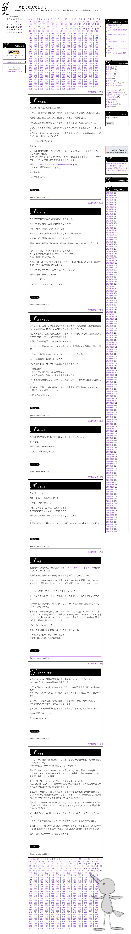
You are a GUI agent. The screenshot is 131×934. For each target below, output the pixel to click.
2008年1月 (110, 424)
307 (96, 68)
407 (74, 86)
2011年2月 (110, 338)
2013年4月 (110, 277)
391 (58, 84)
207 (47, 52)
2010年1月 (110, 368)
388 (41, 84)
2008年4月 (110, 417)
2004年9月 (110, 517)
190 (96, 47)
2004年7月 (110, 522)
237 (69, 56)
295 (30, 68)
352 (58, 77)
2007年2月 (110, 450)
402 (47, 86)
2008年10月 (110, 403)
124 (91, 35)
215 (91, 52)
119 (63, 35)
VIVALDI (109, 51)
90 (56, 31)
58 (61, 26)
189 (91, 47)
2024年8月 (110, 193)
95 (78, 31)
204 (30, 52)
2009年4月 (110, 389)
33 (96, 22)
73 (52, 29)
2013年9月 (110, 265)
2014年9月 (110, 237)
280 (91, 63)
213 (80, 52)
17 (97, 19)
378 (58, 82)
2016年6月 (110, 209)
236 (63, 56)
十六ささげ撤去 (44, 673)
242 (96, 56)
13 (79, 19)
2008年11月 (110, 401)
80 (84, 29)
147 (74, 40)
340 (63, 75)
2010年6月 (110, 356)
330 (80, 72)
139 (30, 40)
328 (69, 72)
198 (69, 49)
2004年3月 (110, 531)
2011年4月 (110, 333)
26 (65, 22)
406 (69, 86)
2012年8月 (110, 296)
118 (58, 35)
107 (69, 33)
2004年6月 (110, 524)
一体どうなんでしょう (31, 7)
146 (69, 40)
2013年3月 (110, 279)
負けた (108, 39)
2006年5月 (110, 471)
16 (92, 19)
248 (58, 59)
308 (30, 70)
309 (36, 70)
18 (29, 22)
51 (29, 26)
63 (83, 26)
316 (74, 70)
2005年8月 (110, 492)
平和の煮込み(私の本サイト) (116, 163)
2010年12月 (110, 342)
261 (58, 61)
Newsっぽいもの (112, 90)
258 (41, 61)
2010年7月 (110, 354)
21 (43, 22)
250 (69, 59)
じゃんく (41, 487)
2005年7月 (110, 494)
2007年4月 (110, 445)
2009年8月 (110, 380)
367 (69, 79)
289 (69, 66)
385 (96, 82)
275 (63, 63)
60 (70, 26)
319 (91, 70)
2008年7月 (110, 410)
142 (47, 40)
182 (52, 47)
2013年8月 (110, 268)
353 (63, 77)
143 (52, 40)
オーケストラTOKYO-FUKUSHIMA (54, 164)
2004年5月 (110, 527)
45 (75, 24)
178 (30, 47)
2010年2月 (110, 366)
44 (70, 24)
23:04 (47, 546)
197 (63, 49)
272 (47, 63)
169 (52, 45)
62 (78, 26)
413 (36, 89)
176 (91, 45)
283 (36, 66)
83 (97, 29)
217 (30, 54)
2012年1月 (110, 312)
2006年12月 (110, 454)
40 (52, 24)
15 (88, 19)
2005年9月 (110, 489)
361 (36, 79)
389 (47, 84)
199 (74, 49)
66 (96, 26)
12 (74, 19)
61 (74, 26)
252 (80, 59)
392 (63, 84)
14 (83, 19)
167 (41, 45)
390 (52, 84)
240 (85, 56)
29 (78, 22)
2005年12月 (110, 482)
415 (47, 89)
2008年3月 (110, 419)
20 (38, 22)
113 (30, 35)
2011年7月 (110, 326)
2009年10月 (110, 375)
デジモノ (109, 76)
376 (47, 82)
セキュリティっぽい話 (114, 85)
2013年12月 (110, 258)
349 (41, 77)
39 (48, 24)
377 (52, 82)
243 (30, 59)
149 (85, 40)
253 (85, 59)
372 (96, 79)
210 (63, 52)
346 (96, 75)
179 (36, 47)
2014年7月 (110, 242)
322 (36, 72)
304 (80, 68)
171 (63, 45)
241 (91, 56)
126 (30, 38)
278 (80, 63)
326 (58, 72)
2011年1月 (110, 340)
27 (70, 22)
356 (80, 77)
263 (69, 61)
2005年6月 (110, 496)
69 (35, 29)
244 (36, 59)
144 (58, 40)
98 (92, 31)
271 (41, 63)
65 (92, 26)
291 (80, 66)
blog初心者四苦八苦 (113, 92)
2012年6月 (110, 300)
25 (61, 22)
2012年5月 (110, 303)
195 (52, 49)
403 (52, 86)
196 (58, 49)
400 (36, 86)
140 (36, 40)
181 (47, 47)
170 (58, 45)
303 (74, 68)
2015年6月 (110, 216)
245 (41, 59)
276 (69, 63)
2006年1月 (110, 480)
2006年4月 (110, 473)
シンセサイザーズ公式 (114, 166)
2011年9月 (110, 321)
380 (69, 82)
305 (85, 68)
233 (47, 56)
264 (74, 61)
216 (96, 52)
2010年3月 (110, 363)
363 (47, 79)
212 (74, 52)
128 (41, 38)
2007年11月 (110, 429)
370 (85, 79)
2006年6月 (110, 468)
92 (65, 31)
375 (41, 82)
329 (74, 72)
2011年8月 (110, 324)
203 (96, 49)
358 (91, 77)
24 (56, 22)
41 (57, 24)
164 (96, 42)
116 (47, 35)
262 (63, 61)
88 (47, 31)
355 (74, 77)
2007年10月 (110, 431)
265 (80, 61)
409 (85, 86)
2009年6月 (110, 384)
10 (65, 19)
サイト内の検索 (112, 118)
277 (74, 63)
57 (56, 26)
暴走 (39, 561)
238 (74, 56)
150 (91, 40)
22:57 (47, 198)
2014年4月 (110, 249)
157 (58, 42)
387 (36, 84)
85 (34, 31)
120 (69, 35)
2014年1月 (110, 256)
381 (74, 82)
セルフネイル (111, 104)
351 (52, 77)
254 (91, 59)
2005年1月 (110, 508)
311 (47, 70)
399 (30, 86)
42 (61, 24)
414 (41, 89)
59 (65, 26)
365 (58, 79)
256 (30, 61)
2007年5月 (110, 443)
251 (74, 59)
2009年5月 (110, 387)
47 (84, 24)
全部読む (71, 89)
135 (80, 38)
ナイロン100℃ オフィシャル (116, 168)
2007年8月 (110, 436)
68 (30, 29)
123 (85, 35)
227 (85, 54)
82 (93, 29)
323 (41, 72)
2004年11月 (110, 513)
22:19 (47, 854)
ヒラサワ (109, 71)
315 (69, 70)
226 (80, 54)
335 (36, 75)
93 (70, 31)
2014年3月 (110, 251)
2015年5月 (110, 219)
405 (63, 86)
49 (93, 24)
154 (41, 42)
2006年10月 (110, 459)
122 (80, 35)
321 (30, 72)
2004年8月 (110, 520)
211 (69, 52)
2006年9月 (110, 461)
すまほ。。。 (43, 754)
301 (63, 68)
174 (80, 45)
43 (66, 24)
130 (52, 38)
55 (47, 26)
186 (74, 47)
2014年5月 (110, 247)
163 (91, 42)
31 (87, 22)
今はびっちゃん (112, 46)
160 (74, 42)
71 (44, 29)
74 (57, 29)
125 (96, 35)
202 (91, 49)
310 (41, 70)
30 (83, 22)
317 (80, 70)
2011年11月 (110, 317)
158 (63, 42)
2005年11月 (110, 485)
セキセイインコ (112, 83)
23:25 (47, 305)
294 (96, 66)
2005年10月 (110, 487)
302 (69, 68)
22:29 (47, 416)
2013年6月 (110, 272)
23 (52, 22)
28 (74, 22)
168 (47, 45)
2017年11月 (110, 198)
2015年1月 (110, 228)
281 (96, 63)
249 (63, 59)
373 (30, 82)
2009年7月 (110, 382)
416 (52, 89)
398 (96, 84)
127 (36, 38)
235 (58, 56)
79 (79, 29)
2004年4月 (110, 529)
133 (69, 38)
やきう (108, 106)
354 (69, 77)
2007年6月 (110, 440)
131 (58, 38)
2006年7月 (110, 466)
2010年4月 (110, 361)
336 (41, 75)
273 (52, 63)
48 (88, 24)
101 (36, 33)
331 (85, 72)
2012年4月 (110, 305)
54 (43, 26)
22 (47, 22)
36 (35, 24)
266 (85, 61)
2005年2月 (110, 506)
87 (43, 31)
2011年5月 (110, 331)
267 (91, 61)
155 (47, 42)
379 (63, 82)
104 (52, 33)
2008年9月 (110, 405)
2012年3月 (110, 307)
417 (58, 89)
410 (91, 86)
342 (74, 75)
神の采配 (41, 102)
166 (36, 45)
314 (63, 70)
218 (36, 54)
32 (92, 22)
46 (79, 24)
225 (74, 54)
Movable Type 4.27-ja (14, 67)
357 (85, 77)
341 (69, 75)
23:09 (47, 472)
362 (41, 79)
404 (58, 86)
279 (85, 63)
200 (80, 49)
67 (101, 26)
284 (41, 66)
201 (85, 49)
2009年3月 (110, 391)
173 (74, 45)
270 (36, 63)
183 (58, 47)
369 (80, 79)
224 (69, 54)
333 (96, 72)
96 (83, 31)
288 (63, 66)
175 (85, 45)
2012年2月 (110, 310)
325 (52, 72)
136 (85, 38)
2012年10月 (110, 291)
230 (30, 56)
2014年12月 (110, 230)
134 (74, 38)
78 (75, 29)
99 (96, 31)
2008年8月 (110, 408)
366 (63, 79)
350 (47, 77)
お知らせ (109, 67)
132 (63, 38)
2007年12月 (110, 426)
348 (36, 77)
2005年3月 (110, 503)
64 (87, 26)
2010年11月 (110, 345)
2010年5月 (110, 359)
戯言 (108, 69)
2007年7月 (110, 438)
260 (52, 61)
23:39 (47, 739)
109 (80, 33)
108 (74, 33)
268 (96, 61)
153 (36, 42)
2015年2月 (110, 226)
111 (91, 33)
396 (85, 84)
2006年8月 (110, 464)
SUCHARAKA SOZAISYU (14, 71)
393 (69, 84)
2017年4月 (110, 205)
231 (36, 56)
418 (63, 89)
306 (91, 68)
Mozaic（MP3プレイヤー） (79, 568)
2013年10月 (110, 263)
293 (91, 66)
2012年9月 (110, 293)
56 (52, 26)
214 (85, 52)
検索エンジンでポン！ (114, 95)
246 (47, 59)
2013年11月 (110, 261)
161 (80, 42)
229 (96, 54)
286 (52, 66)
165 (30, 45)
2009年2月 (110, 394)
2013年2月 (110, 282)
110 (85, 33)
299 (52, 68)
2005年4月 (110, 501)
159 (69, 42)
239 (80, 56)
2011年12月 (110, 314)
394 (74, 84)
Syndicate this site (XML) (14, 62)
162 (85, 42)
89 (52, 31)
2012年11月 (110, 289)
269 (30, 63)
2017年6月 (110, 202)
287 (58, 66)
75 (61, 29)
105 (58, 33)
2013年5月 (110, 275)
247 (52, 59)
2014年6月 (110, 244)
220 (47, 54)
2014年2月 (110, 254)
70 (39, 29)
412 (30, 89)
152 (30, 42)
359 (96, 77)
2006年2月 (110, 478)
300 (58, 68)
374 (36, 82)
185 (69, 47)
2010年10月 (110, 347)
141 (41, 40)
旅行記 (108, 79)
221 (52, 54)
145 (63, 40)
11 (70, 19)
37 (39, 24)
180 (41, 47)
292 (85, 66)
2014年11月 (110, 233)
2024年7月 (110, 195)
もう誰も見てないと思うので (117, 48)
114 (36, 35)
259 (47, 61)
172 (69, 45)
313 (58, 70)
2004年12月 (110, 510)
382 (80, 82)
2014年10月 (110, 235)
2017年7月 (110, 200)
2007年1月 (110, 452)
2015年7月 (110, 214)
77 (70, 29)
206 (41, 52)
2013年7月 (110, 270)
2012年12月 (110, 286)
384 (91, 82)
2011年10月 (110, 319)
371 (91, 79)
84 (29, 31)
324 (47, 72)
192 (36, 49)
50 (97, 24)
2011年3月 (110, 335)
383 (85, 82)
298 (47, 68)
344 (85, 75)
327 (63, 72)
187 (80, 47)
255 (96, 59)
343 (80, 75)
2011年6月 (110, 328)
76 (66, 29)
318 (85, 70)
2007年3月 (110, 447)
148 (80, 40)
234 (52, 56)
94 (74, 31)
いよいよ (41, 212)
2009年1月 (110, 396)
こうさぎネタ (111, 97)
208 (52, 52)
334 (30, 75)
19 (34, 22)
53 (38, 26)
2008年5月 (110, 415)
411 (96, 86)
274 (58, 63)
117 (52, 35)
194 (47, 49)
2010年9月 (110, 349)
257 (36, 61)
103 (47, 33)
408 (80, 86)
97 (87, 31)
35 (30, 24)
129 (47, 38)
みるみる (109, 102)
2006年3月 (110, 475)
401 (41, 86)
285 (47, 66)
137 (91, 38)
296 (36, 68)
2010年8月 (110, 352)
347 (30, 77)
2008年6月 (110, 412)
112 (96, 33)
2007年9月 (110, 433)
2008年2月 (110, 422)
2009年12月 (110, 370)
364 (52, 79)
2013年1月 (110, 284)
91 (61, 31)
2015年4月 (110, 221)
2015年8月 (110, 212)
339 (58, 75)
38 (44, 24)
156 (52, 42)
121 (74, 35)
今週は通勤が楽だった (114, 25)
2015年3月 (110, 223)
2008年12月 (110, 398)
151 (96, 40)
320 (96, 70)
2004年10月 (110, 515)
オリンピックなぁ (112, 27)
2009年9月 (110, 377)
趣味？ (108, 81)
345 (91, 75)
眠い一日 (41, 430)
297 (41, 68)
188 (85, 47)
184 (63, 47)
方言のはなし (43, 320)
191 (30, 49)
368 (74, 79)
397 (91, 84)
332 (91, 72)
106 (63, 33)
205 (36, 52)
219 (41, 54)
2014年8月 (110, 240)
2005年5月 (110, 499)
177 (96, 45)
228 (91, 54)
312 (52, 70)
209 (58, 52)
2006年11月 (110, 457)
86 (38, 31)
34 (101, 22)
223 (63, 54)
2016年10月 (110, 207)
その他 (108, 100)
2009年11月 (110, 373)
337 (47, 75)
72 (48, 29)
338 (52, 75)
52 (34, 26)
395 (80, 84)
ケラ (108, 74)
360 (30, 79)
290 (74, 66)
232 (41, 56)
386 (30, 84)
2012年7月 (110, 298)
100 (30, 33)
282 (30, 66)
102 (41, 33)
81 (88, 29)
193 (41, 49)
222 (58, 54)
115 (41, 35)
